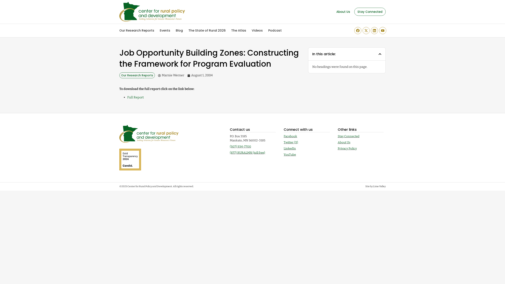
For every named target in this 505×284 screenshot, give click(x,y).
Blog (179, 30)
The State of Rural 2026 (207, 30)
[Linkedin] (374, 30)
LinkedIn (290, 148)
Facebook (290, 136)
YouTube (290, 154)
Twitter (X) (291, 142)
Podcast (275, 30)
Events (165, 30)
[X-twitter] (366, 30)
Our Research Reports (136, 30)
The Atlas (238, 30)
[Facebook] (357, 30)
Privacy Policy (347, 148)
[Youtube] (382, 30)
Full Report (135, 97)
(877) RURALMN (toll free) (247, 152)
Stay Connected (348, 136)
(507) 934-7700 (240, 146)
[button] (380, 54)
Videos (257, 30)
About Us (344, 142)
